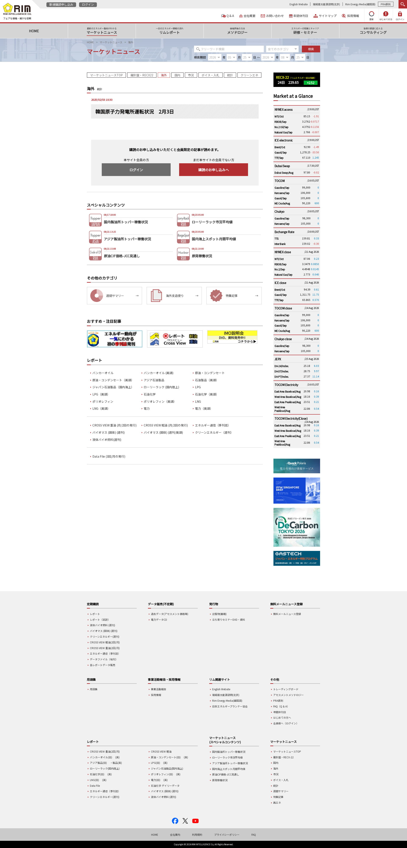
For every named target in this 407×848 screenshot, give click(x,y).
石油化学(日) (97, 774)
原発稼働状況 (219, 780)
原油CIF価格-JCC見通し (225, 774)
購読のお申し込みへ (213, 169)
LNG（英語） (101, 409)
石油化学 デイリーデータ (165, 785)
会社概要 (249, 16)
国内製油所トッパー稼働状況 (228, 751)
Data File (95, 785)
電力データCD (159, 619)
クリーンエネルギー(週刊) (104, 636)
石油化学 (150, 394)
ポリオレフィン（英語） (160, 402)
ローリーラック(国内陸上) (105, 768)
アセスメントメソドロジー (288, 695)
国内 (177, 75)
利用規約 (197, 834)
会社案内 (175, 834)
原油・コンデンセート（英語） (113, 380)
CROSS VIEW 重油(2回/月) (105, 648)
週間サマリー (281, 791)
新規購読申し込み (61, 4)
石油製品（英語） (207, 380)
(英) (117, 757)
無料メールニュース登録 (287, 614)
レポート (95, 614)
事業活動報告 (158, 689)
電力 (147, 409)
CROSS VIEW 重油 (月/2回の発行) (114, 425)
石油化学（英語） (207, 394)
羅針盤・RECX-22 (283, 757)
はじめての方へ (282, 717)
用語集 (94, 689)
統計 (230, 75)
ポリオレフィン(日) (162, 774)
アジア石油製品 (154, 380)
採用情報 (353, 16)
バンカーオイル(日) (101, 757)
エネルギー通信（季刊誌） (213, 425)
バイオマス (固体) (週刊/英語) (163, 432)
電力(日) (155, 780)
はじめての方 (385, 19)
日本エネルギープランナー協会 (230, 706)
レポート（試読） (100, 619)
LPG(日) (155, 762)
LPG (198, 387)
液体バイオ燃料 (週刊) (102, 625)
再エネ (277, 802)
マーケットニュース (111, 42)
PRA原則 (386, 4)
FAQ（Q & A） (281, 706)
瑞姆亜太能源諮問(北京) (326, 4)
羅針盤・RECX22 (141, 75)
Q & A (230, 16)
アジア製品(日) (98, 762)
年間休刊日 (300, 16)
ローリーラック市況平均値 (227, 757)
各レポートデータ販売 (102, 665)
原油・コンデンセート (210, 373)
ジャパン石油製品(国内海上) (167, 768)
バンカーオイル (102, 373)
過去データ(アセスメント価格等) (169, 614)
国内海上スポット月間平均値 (228, 769)
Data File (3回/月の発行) (108, 456)
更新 (371, 19)
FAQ (253, 834)
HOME (90, 42)
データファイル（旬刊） (104, 659)
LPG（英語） (101, 394)
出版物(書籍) (219, 614)
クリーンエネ (249, 75)
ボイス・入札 (210, 75)
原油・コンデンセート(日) (166, 757)
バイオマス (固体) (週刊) (108, 432)
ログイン (88, 4)
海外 (164, 75)
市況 (191, 75)
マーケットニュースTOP (106, 75)
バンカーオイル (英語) (158, 373)
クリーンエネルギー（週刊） (214, 432)
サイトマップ (328, 16)
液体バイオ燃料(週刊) (106, 440)
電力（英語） (204, 409)
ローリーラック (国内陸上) (161, 387)
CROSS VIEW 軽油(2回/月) (105, 642)
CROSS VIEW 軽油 (161, 751)
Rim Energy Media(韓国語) (360, 4)
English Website (299, 4)
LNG (198, 402)
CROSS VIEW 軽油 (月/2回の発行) (166, 425)
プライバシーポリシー (227, 834)
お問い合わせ (275, 16)
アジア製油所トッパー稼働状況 (230, 763)
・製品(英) (116, 762)
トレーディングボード (285, 689)
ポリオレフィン (102, 402)
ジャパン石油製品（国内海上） (113, 387)
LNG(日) (94, 780)
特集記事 (278, 797)
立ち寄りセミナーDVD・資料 (228, 619)
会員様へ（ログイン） (286, 723)
